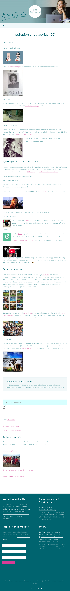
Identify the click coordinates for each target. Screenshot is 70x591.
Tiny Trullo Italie (44, 532)
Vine (20, 234)
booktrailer (44, 191)
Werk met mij (55, 532)
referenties (11, 420)
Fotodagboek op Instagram (14, 477)
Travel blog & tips (10, 451)
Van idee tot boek (21, 507)
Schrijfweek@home (46, 512)
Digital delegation (20, 509)
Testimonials (43, 534)
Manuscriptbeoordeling (47, 510)
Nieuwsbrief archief (11, 426)
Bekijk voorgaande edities (12, 430)
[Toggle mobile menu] (4, 26)
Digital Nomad (8, 509)
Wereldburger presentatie (25, 134)
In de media (52, 534)
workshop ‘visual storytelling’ (49, 172)
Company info (44, 544)
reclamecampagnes (14, 67)
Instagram (27, 220)
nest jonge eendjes (32, 106)
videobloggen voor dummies (24, 240)
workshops (28, 313)
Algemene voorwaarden (48, 537)
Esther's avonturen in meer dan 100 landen (18, 470)
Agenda (60, 534)
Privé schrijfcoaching (46, 507)
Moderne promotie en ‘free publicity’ (16, 514)
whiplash (45, 275)
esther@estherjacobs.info (48, 539)
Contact (60, 537)
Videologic (31, 172)
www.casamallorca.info (30, 348)
